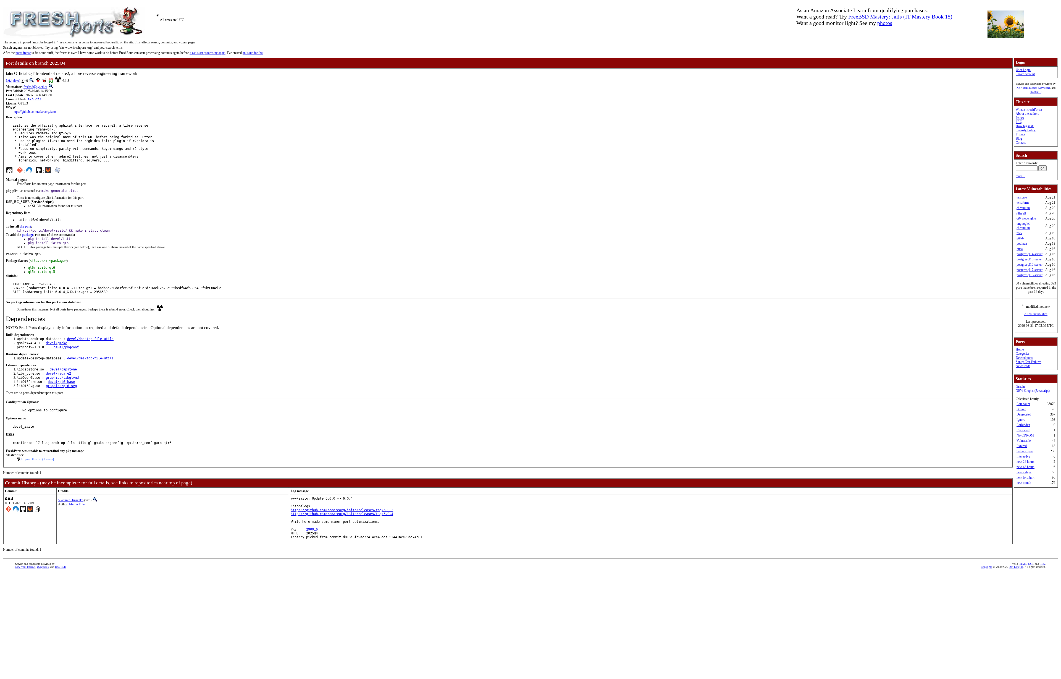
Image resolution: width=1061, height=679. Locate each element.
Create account (1025, 74)
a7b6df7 (34, 99)
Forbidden (1023, 425)
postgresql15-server (1029, 259)
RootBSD (1035, 91)
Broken (1021, 409)
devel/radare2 (58, 373)
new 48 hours (1025, 467)
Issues (1020, 118)
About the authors (1027, 114)
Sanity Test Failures (1028, 362)
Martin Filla (77, 504)
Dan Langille (1016, 566)
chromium (1023, 208)
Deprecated (1024, 414)
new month (1024, 483)
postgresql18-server (1029, 275)
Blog (1019, 138)
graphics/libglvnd (62, 378)
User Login (1023, 70)
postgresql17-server (1029, 270)
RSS (1042, 563)
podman (1022, 244)
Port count (1023, 404)
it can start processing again (207, 53)
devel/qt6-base (61, 382)
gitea (1020, 249)
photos (884, 23)
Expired (1022, 446)
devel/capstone (63, 369)
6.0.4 (9, 81)
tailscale (1022, 197)
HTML (1022, 563)
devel (16, 81)
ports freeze (23, 53)
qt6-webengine (1026, 218)
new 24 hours (1025, 462)
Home (1020, 349)
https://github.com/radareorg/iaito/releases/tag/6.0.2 (342, 510)
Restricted (1023, 430)
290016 (312, 529)
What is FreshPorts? (1029, 109)
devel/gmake (56, 343)
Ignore (1021, 420)
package (27, 235)
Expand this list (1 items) (37, 459)
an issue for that (253, 53)
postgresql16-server (1029, 265)
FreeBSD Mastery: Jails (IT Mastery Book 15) (900, 17)
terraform (1023, 203)
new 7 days (1024, 472)
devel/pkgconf (66, 347)
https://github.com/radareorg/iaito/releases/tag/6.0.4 (342, 514)
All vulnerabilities (1035, 314)
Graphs (1020, 386)
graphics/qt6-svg (61, 386)
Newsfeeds (1023, 366)
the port (25, 226)
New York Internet (1027, 87)
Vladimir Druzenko (70, 500)
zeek (1019, 233)
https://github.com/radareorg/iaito (34, 112)
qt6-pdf (1021, 213)
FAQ (1019, 122)
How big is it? (1025, 126)
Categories (1023, 354)
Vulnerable (1024, 441)
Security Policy (1026, 130)
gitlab (1020, 238)
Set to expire (1025, 451)
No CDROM (1025, 435)
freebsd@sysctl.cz (35, 87)
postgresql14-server (1029, 254)
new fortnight (1025, 477)
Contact (1021, 143)
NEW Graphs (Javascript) (1033, 391)
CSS (1030, 563)
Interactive (1023, 456)
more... (1020, 176)
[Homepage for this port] (9, 171)
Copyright (986, 566)
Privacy (1021, 134)
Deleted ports (1024, 358)
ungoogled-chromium (1024, 226)
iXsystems (1044, 87)
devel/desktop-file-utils (90, 339)
